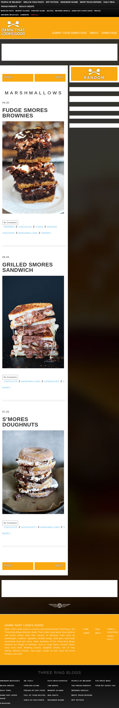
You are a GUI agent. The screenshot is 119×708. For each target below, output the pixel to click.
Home (85, 629)
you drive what (103, 681)
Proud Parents (9, 6)
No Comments (10, 223)
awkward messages (10, 681)
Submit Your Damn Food (69, 32)
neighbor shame (56, 700)
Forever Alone (38, 11)
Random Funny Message (94, 74)
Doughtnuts (29, 527)
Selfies (50, 11)
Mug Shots (53, 695)
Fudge (39, 227)
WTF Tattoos (52, 2)
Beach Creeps (26, 6)
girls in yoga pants (34, 700)
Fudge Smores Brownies (25, 113)
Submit (86, 633)
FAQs (97, 629)
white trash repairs (81, 695)
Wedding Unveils (62, 11)
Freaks (97, 11)
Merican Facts (7, 11)
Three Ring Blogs (59, 672)
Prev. (8, 77)
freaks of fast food (34, 690)
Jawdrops (24, 15)
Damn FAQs (109, 32)
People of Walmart (11, 2)
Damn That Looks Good (18, 28)
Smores (46, 233)
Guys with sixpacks (58, 681)
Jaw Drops (53, 685)
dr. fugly (28, 681)
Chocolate (25, 227)
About (94, 32)
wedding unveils (79, 690)
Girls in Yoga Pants (33, 2)
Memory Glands (22, 11)
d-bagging (5, 703)
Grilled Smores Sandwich (27, 267)
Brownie (9, 227)
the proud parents (81, 685)
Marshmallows (28, 233)
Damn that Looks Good (82, 11)
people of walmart (81, 681)
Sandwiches (51, 381)
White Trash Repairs (90, 2)
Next (60, 77)
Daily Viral (109, 2)
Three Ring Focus (59, 605)
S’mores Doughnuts (20, 422)
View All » (35, 15)
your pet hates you (105, 685)
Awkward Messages (10, 15)
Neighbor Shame (69, 2)
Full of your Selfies (35, 695)
